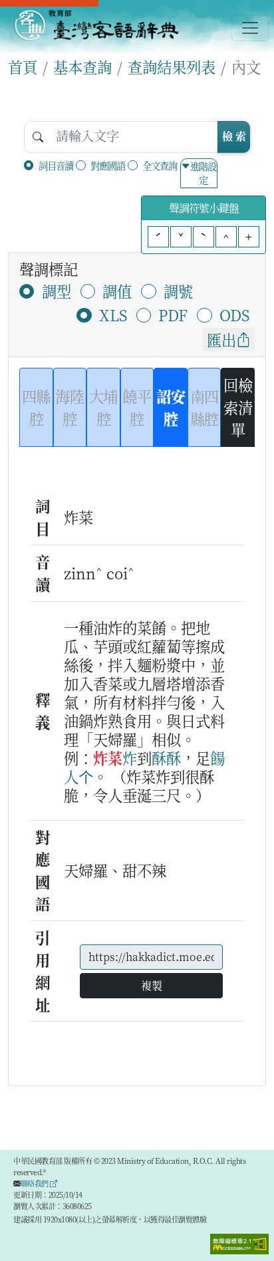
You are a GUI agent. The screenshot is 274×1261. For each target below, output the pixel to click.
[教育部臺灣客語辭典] (96, 25)
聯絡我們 (36, 1183)
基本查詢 (82, 66)
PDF (173, 314)
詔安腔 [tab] (170, 407)
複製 (151, 985)
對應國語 (107, 165)
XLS (113, 314)
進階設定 (203, 173)
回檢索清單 (237, 407)
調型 (56, 290)
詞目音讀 (56, 165)
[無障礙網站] (239, 1242)
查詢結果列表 (171, 66)
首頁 (22, 66)
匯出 (221, 339)
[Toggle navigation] (250, 28)
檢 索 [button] (234, 136)
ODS (234, 314)
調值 (117, 290)
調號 (178, 290)
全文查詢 (159, 165)
